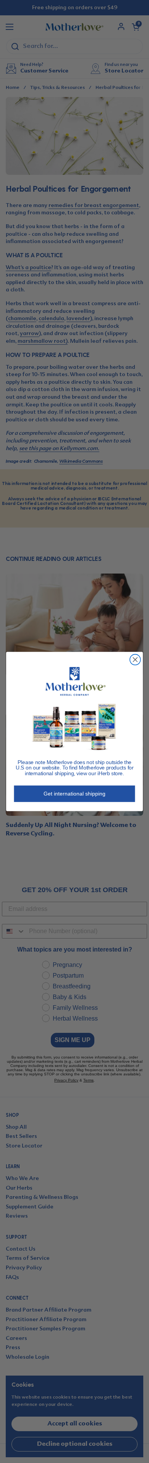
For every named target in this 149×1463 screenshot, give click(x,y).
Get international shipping (74, 794)
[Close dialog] (135, 659)
